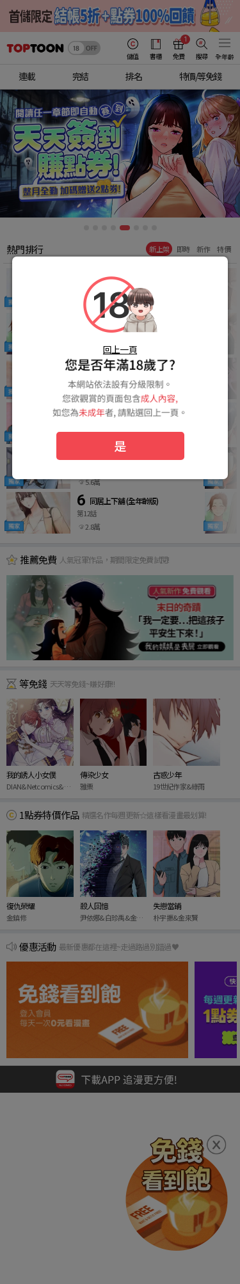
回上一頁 (120, 349)
